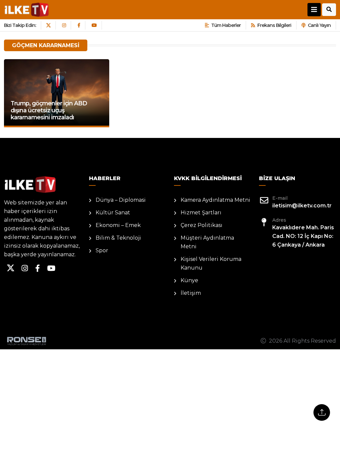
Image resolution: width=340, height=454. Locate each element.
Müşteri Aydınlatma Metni (207, 242)
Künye (189, 280)
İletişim (191, 293)
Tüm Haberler (226, 25)
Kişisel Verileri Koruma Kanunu (211, 263)
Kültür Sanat (113, 212)
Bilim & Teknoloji (118, 238)
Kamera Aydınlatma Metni (215, 200)
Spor (102, 250)
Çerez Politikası (201, 225)
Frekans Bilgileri (274, 25)
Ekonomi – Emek (118, 225)
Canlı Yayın (319, 25)
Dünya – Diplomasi (121, 200)
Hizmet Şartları (201, 212)
